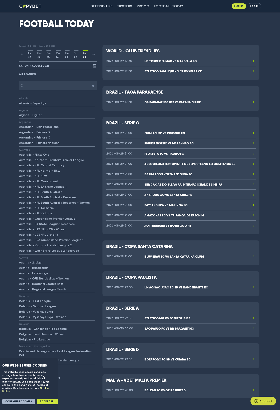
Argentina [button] (25, 121)
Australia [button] (24, 149)
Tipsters (124, 6)
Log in (254, 6)
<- (22, 54)
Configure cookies (18, 401)
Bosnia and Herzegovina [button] (34, 346)
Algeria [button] (23, 110)
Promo (143, 6)
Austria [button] (23, 257)
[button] (58, 74)
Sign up (239, 6)
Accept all (47, 401)
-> (94, 54)
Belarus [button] (24, 296)
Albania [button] (23, 98)
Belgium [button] (24, 323)
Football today (168, 6)
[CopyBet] (31, 6)
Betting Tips (102, 6)
